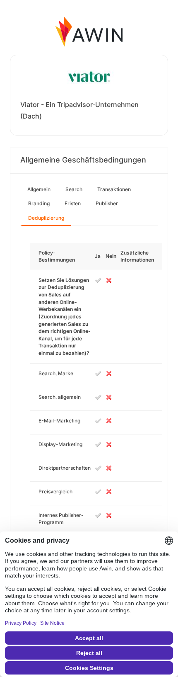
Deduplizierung (46, 218)
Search (73, 189)
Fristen (73, 203)
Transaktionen (114, 189)
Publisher (107, 203)
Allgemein (39, 189)
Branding (39, 203)
